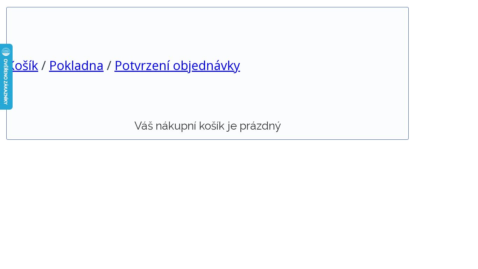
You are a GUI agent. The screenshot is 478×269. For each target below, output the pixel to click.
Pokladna (76, 65)
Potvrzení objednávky (177, 65)
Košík (22, 65)
